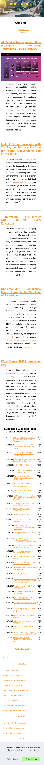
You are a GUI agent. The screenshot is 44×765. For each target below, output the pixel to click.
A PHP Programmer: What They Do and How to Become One (24, 460)
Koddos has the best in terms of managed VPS (24, 622)
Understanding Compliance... (13, 685)
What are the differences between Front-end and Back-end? (23, 639)
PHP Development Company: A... (14, 706)
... (21, 130)
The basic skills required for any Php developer (24, 568)
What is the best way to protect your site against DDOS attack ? (24, 633)
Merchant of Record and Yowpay (22, 340)
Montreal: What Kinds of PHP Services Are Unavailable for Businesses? (24, 446)
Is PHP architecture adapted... (13, 733)
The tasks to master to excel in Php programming (25, 471)
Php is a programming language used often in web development (24, 477)
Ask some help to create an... (13, 728)
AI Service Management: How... (14, 670)
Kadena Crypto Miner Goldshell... (15, 695)
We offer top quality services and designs (24, 592)
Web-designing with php (21, 514)
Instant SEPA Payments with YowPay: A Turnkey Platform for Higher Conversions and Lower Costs (21, 149)
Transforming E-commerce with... (15, 680)
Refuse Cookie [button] (12, 759)
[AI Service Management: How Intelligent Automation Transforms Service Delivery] (21, 67)
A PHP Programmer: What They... (15, 711)
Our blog (23, 32)
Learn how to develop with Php (25, 603)
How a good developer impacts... (14, 723)
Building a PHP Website (21, 465)
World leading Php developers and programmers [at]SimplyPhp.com (23, 484)
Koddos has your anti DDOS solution (23, 627)
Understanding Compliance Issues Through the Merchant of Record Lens (21, 292)
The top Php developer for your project (24, 557)
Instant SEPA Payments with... (13, 675)
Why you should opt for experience (21, 509)
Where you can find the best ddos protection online (24, 598)
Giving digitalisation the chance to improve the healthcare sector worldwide (24, 610)
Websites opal (24, 30)
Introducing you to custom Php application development (24, 563)
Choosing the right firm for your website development (24, 504)
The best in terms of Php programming (21, 574)
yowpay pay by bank (21, 182)
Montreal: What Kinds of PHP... (14, 700)
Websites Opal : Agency (11, 658)
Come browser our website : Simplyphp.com (23, 491)
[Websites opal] (22, 8)
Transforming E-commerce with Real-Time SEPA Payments (21, 220)
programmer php (13, 373)
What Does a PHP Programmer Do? (16, 690)
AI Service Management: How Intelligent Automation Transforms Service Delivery (21, 45)
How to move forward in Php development (24, 586)
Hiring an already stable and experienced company (24, 546)
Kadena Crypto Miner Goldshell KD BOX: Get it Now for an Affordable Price (24, 439)
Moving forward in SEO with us (25, 533)
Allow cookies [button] (31, 759)
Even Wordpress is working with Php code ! (24, 520)
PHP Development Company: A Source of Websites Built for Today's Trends (25, 453)
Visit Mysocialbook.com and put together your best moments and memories (24, 497)
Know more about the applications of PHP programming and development (25, 539)
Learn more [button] (22, 753)
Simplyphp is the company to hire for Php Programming (23, 551)
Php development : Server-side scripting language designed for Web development (25, 580)
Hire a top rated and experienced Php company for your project (24, 527)
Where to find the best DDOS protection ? (23, 616)
